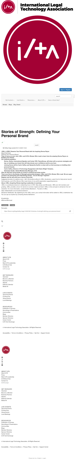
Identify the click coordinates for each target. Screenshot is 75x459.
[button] (10, 100)
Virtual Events (7, 298)
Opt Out (36, 333)
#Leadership (5, 198)
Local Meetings (7, 300)
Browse (5, 104)
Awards (5, 282)
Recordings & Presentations (11, 310)
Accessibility (6, 333)
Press (4, 261)
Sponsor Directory (8, 318)
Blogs (10, 104)
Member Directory (8, 316)
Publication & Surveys (9, 308)
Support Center (45, 333)
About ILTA (6, 259)
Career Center (7, 320)
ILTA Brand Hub (7, 265)
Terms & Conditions (17, 333)
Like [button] (36, 145)
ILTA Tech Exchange (9, 322)
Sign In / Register (66, 90)
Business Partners (8, 281)
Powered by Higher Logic (37, 458)
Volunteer (5, 277)
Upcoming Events (8, 294)
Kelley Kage (8, 148)
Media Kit (5, 286)
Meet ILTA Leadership (9, 263)
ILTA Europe (6, 269)
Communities (6, 312)
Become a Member (8, 279)
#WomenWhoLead (6, 200)
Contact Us (6, 267)
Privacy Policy (29, 333)
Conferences (6, 296)
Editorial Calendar (8, 284)
